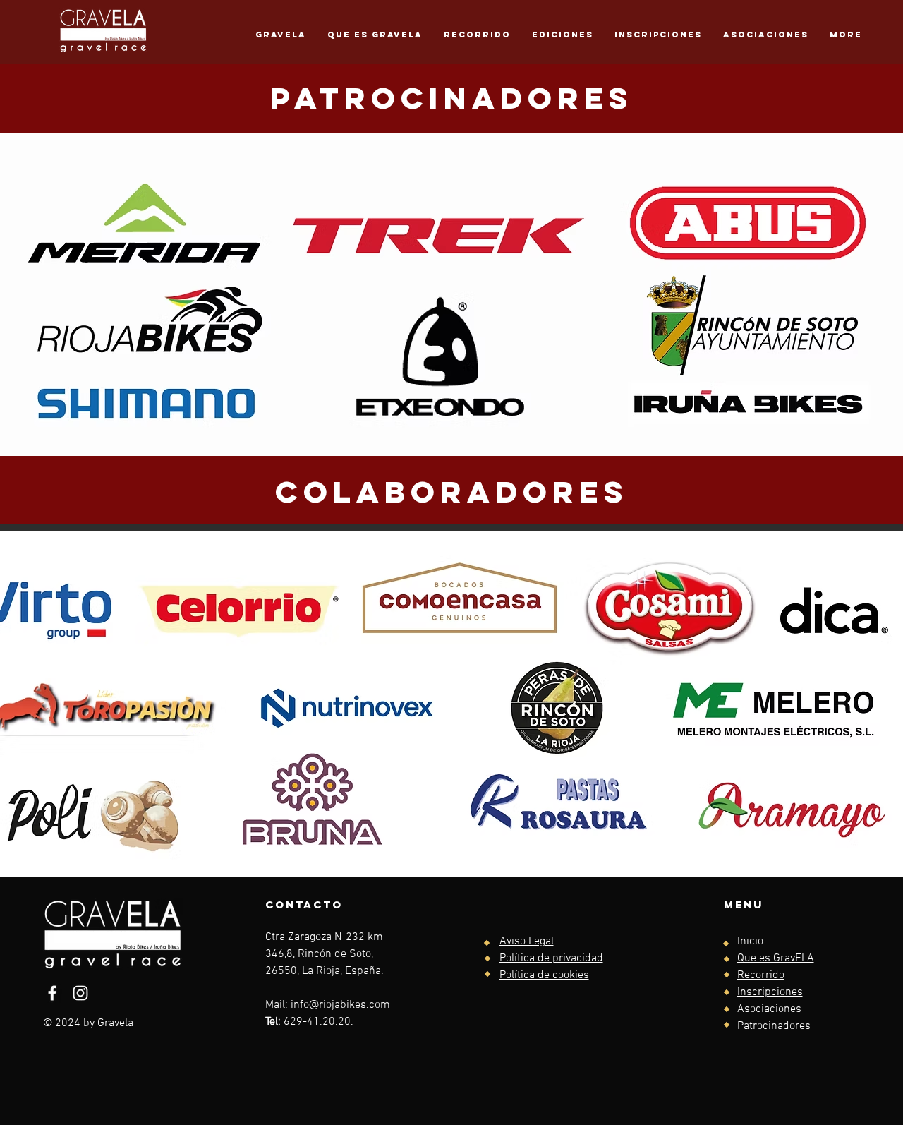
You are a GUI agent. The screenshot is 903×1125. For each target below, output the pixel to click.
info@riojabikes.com (340, 1005)
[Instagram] (80, 993)
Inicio (750, 941)
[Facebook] (52, 993)
